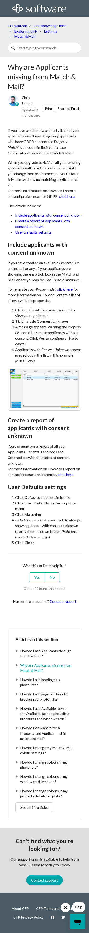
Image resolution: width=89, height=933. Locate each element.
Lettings (50, 31)
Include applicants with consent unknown (48, 215)
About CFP (20, 908)
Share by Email (68, 109)
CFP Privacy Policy (28, 917)
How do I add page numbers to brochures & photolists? (43, 697)
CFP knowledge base (50, 26)
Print (48, 109)
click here (67, 196)
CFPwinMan (17, 26)
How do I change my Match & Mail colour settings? (46, 750)
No (52, 577)
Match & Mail (24, 36)
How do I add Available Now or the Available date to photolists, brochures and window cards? (45, 713)
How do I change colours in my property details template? (44, 793)
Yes (37, 577)
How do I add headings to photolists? (40, 682)
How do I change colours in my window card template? (44, 779)
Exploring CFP (25, 31)
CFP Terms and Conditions (57, 908)
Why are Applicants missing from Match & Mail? (46, 668)
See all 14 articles (34, 807)
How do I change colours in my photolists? (44, 765)
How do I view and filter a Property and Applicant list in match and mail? (43, 733)
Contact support (63, 601)
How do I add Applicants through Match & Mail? (45, 653)
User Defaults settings (33, 232)
